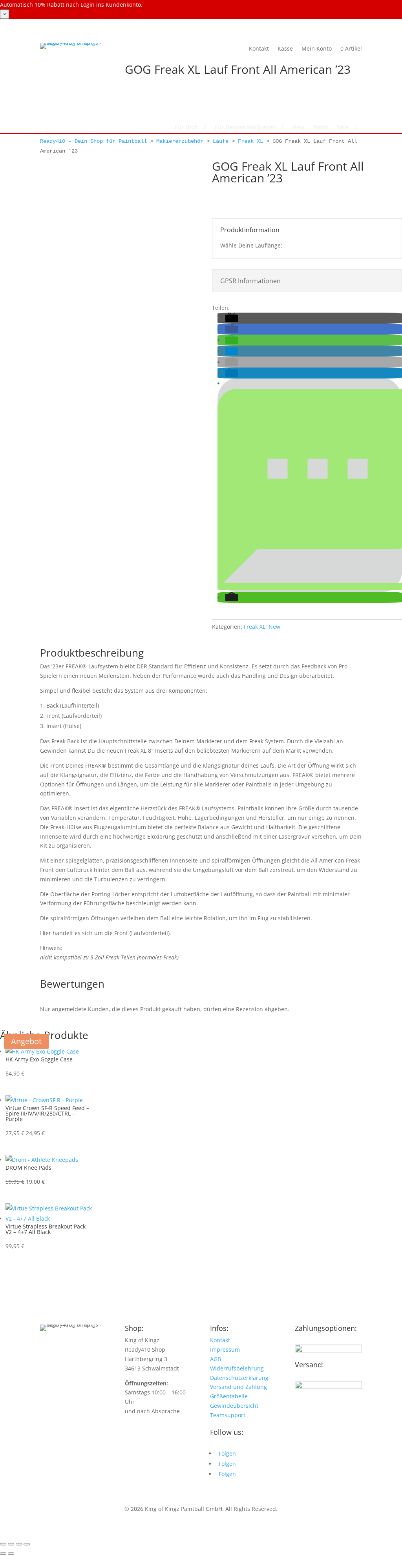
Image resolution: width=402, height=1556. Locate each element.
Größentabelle (229, 1396)
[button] (231, 318)
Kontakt (259, 48)
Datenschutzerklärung (239, 1377)
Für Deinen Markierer (245, 127)
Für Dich (186, 127)
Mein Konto (317, 48)
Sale (343, 127)
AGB (215, 1359)
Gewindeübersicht (234, 1405)
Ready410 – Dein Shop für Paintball (93, 141)
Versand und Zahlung (238, 1386)
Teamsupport (227, 1415)
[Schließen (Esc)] (27, 1544)
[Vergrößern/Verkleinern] (3, 1544)
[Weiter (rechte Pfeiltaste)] (11, 1553)
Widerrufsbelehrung (237, 1368)
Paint (320, 127)
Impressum (225, 1349)
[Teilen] (19, 1544)
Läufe (220, 141)
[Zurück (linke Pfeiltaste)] (3, 1553)
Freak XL (250, 141)
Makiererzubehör (179, 141)
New (298, 127)
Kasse (285, 48)
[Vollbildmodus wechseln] (11, 1544)
